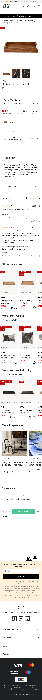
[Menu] (39, 6)
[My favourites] (28, 6)
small (5, 517)
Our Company (9, 654)
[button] (7, 92)
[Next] (38, 47)
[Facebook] (14, 618)
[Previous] (4, 47)
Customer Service (10, 629)
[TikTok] (27, 618)
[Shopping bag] (33, 6)
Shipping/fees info (31, 138)
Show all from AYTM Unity (12, 375)
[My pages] (22, 6)
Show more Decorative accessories (17, 499)
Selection (7, 638)
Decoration (19, 21)
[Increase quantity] (9, 511)
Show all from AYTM (10, 320)
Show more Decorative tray (14, 495)
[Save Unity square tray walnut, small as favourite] (38, 511)
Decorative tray (30, 21)
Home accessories (8, 21)
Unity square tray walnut (10, 23)
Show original (24, 218)
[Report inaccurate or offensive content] (38, 221)
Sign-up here (33, 103)
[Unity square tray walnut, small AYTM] (21, 46)
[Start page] (6, 6)
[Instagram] (21, 618)
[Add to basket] (15, 307)
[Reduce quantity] (3, 511)
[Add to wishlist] (11, 307)
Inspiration (7, 646)
